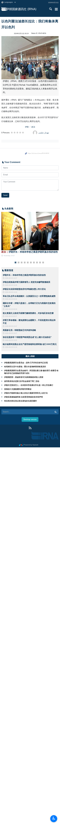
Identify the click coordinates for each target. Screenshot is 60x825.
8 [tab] (37, 262)
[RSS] (30, 427)
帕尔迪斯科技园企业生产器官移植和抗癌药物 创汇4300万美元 (30, 344)
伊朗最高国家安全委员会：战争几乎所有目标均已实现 (26, 363)
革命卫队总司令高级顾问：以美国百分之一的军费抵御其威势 (29, 296)
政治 (33, 127)
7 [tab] (33, 262)
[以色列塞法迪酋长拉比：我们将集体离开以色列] (30, 57)
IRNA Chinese (25, 9)
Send (5, 195)
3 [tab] (21, 262)
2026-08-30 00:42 (11, 299)
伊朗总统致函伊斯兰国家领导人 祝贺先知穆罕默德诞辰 (26, 282)
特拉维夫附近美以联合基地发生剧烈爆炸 (20, 401)
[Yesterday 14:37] (30, 231)
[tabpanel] (30, 234)
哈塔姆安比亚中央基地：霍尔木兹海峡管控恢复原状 (25, 367)
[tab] (30, 356)
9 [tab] (40, 262)
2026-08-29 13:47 (11, 326)
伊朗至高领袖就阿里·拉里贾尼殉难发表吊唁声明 (23, 397)
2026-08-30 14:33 (11, 292)
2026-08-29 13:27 (11, 333)
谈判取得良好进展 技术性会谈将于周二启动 (21, 381)
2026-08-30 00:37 (11, 316)
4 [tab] (24, 262)
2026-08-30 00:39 (11, 309)
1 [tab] (15, 262)
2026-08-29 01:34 (11, 347)
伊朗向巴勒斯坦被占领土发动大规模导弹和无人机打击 (26, 393)
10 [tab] (43, 262)
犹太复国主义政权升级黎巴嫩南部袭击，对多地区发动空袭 (28, 313)
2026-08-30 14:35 (11, 285)
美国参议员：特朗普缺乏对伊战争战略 (19, 330)
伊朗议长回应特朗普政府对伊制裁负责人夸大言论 (24, 289)
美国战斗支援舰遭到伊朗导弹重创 (17, 389)
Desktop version (30, 419)
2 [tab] (18, 262)
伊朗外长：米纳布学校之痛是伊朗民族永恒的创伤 (29, 252)
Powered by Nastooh (31, 445)
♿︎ (54, 818)
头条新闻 (8, 208)
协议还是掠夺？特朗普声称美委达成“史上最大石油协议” (27, 337)
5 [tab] (27, 262)
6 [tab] (30, 262)
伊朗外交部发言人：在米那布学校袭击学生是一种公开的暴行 (28, 385)
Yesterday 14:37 (9, 255)
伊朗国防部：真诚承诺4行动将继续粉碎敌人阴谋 (23, 377)
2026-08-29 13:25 (11, 340)
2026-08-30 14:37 (11, 278)
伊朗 (27, 127)
